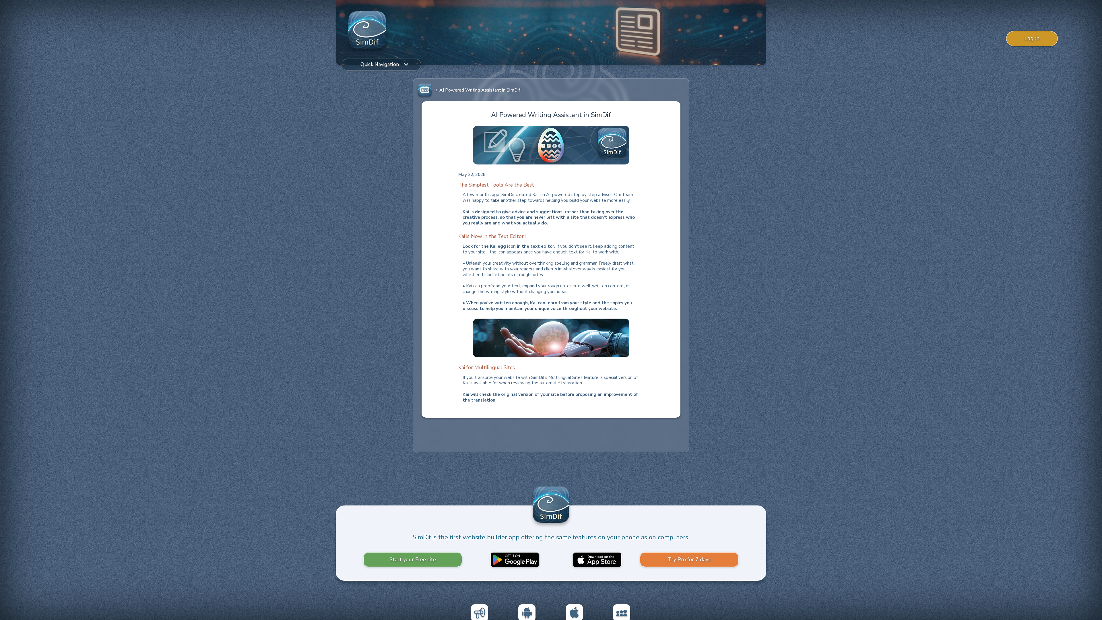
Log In (1032, 38)
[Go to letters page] (424, 90)
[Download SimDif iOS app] (597, 559)
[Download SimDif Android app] (514, 559)
